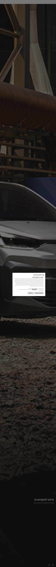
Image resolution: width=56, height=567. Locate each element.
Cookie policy (34, 289)
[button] (39, 293)
